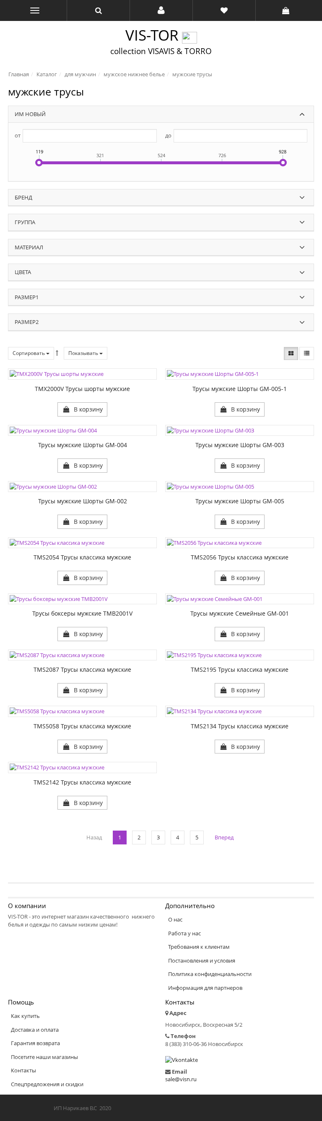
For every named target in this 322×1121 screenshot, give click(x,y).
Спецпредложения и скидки (47, 1084)
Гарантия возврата (35, 1043)
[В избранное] (64, 409)
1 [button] (119, 837)
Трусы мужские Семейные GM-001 (239, 613)
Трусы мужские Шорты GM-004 (82, 445)
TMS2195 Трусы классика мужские (239, 669)
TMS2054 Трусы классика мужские (82, 557)
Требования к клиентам (199, 946)
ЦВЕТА (23, 272)
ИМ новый (30, 114)
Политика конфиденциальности (210, 974)
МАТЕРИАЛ (29, 247)
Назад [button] (94, 837)
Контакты (23, 1070)
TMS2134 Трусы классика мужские (239, 726)
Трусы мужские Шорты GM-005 (239, 501)
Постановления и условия (201, 960)
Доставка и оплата (35, 1029)
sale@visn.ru (181, 1079)
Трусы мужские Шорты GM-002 (82, 501)
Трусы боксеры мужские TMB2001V (82, 613)
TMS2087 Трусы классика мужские (82, 669)
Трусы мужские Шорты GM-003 (239, 445)
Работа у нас (184, 933)
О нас (175, 919)
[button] (161, 10)
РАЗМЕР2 (27, 322)
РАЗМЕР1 (27, 297)
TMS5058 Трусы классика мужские (82, 726)
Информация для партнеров (205, 988)
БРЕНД (23, 197)
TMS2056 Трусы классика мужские (239, 557)
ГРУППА (25, 222)
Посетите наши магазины (44, 1057)
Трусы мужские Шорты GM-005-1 (239, 389)
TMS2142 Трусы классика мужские (82, 782)
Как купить (25, 1016)
